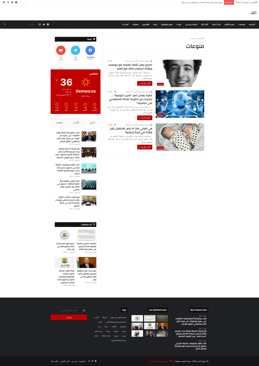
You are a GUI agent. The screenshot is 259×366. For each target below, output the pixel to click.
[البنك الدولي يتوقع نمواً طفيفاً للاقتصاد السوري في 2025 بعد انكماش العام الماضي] (88, 185)
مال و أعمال (216, 24)
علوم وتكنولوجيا (167, 24)
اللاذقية (114, 326)
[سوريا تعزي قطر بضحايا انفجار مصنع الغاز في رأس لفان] (64, 235)
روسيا (108, 331)
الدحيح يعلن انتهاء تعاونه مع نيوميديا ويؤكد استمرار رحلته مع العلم (130, 66)
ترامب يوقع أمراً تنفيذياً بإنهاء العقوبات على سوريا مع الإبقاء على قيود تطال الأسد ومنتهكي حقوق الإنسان (67, 137)
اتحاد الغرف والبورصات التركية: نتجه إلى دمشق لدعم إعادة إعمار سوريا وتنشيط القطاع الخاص (67, 169)
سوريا (124, 336)
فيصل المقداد (105, 336)
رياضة (155, 24)
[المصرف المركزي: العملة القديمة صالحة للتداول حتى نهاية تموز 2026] (86, 235)
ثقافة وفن (145, 24)
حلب (99, 326)
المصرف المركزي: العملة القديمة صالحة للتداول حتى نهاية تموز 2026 (86, 246)
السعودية (123, 326)
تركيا (106, 326)
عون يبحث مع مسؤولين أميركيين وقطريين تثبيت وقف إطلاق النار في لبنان (195, 2)
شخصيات (241, 24)
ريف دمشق (98, 331)
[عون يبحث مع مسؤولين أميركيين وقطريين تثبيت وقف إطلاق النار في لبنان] (86, 262)
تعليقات (59, 122)
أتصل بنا (125, 24)
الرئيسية (252, 24)
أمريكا (105, 317)
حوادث (178, 24)
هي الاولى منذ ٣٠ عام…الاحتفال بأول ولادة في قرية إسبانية (131, 130)
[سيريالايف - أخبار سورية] (253, 12)
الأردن (97, 317)
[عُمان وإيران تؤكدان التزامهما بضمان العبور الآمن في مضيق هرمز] (162, 318)
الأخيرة (76, 122)
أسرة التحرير (65, 361)
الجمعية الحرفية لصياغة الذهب (116, 322)
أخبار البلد (204, 24)
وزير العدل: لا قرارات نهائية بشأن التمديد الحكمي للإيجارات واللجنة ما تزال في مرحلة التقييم (67, 201)
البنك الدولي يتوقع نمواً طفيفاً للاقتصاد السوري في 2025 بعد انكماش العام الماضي (68, 185)
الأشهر (92, 122)
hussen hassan (144, 61)
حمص (124, 331)
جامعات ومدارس (191, 24)
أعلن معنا (54, 361)
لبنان (96, 336)
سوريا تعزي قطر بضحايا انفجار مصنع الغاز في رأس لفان (65, 246)
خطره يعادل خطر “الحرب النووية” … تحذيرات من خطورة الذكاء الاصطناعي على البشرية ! (130, 99)
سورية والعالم (229, 24)
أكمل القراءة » (144, 83)
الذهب (100, 322)
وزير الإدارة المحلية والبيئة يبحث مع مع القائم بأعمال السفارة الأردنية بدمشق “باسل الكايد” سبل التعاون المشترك (67, 153)
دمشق (116, 331)
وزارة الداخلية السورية (118, 340)
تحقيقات (135, 24)
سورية (116, 336)
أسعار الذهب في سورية (118, 317)
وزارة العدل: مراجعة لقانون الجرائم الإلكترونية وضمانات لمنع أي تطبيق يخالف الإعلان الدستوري (65, 276)
